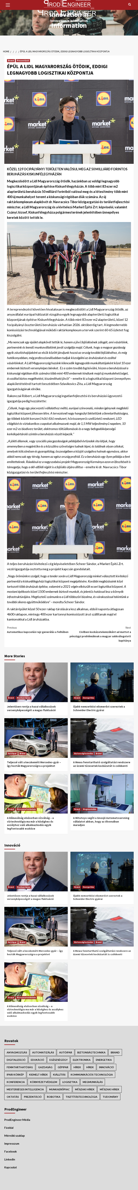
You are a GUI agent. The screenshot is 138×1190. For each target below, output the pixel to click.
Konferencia (16, 1081)
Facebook (10, 1151)
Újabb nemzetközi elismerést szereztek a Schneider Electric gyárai (99, 708)
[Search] (129, 4)
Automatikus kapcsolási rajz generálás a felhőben (37, 630)
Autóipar (12, 753)
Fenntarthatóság (20, 1067)
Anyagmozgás (17, 1052)
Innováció (106, 1067)
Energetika (88, 698)
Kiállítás (59, 1074)
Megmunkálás (89, 809)
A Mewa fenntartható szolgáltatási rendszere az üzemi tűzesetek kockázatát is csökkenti (101, 764)
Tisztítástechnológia (81, 1096)
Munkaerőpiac (23, 698)
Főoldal (8, 1127)
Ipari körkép (15, 1074)
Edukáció (37, 1059)
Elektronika (82, 1059)
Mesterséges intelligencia (25, 1089)
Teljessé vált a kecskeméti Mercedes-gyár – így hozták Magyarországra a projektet (34, 764)
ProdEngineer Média (17, 1119)
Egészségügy (58, 1059)
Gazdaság (45, 1067)
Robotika (53, 1096)
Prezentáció (23, 60)
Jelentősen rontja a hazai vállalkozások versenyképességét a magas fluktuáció (31, 708)
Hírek (90, 1067)
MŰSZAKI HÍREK (85, 1089)
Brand (11, 60)
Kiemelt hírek (38, 1074)
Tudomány (110, 1096)
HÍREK (77, 1067)
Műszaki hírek (109, 1089)
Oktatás (13, 1096)
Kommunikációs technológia (92, 1074)
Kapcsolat (10, 1167)
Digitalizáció (16, 1059)
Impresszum (11, 1143)
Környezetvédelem (26, 809)
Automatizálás (43, 1052)
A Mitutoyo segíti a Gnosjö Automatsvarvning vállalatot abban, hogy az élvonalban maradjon (101, 821)
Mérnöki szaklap (14, 1135)
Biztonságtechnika (83, 753)
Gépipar (63, 1067)
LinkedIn (9, 1159)
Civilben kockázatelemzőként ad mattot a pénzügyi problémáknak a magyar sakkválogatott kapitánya (100, 634)
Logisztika (69, 1081)
